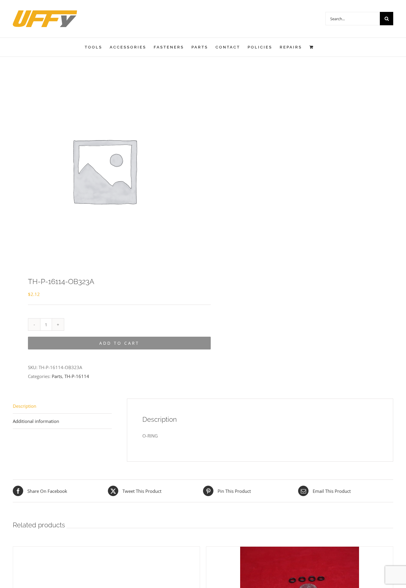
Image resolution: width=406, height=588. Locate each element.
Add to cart (119, 343)
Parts (57, 376)
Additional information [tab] (36, 421)
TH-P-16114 (76, 376)
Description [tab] (24, 406)
